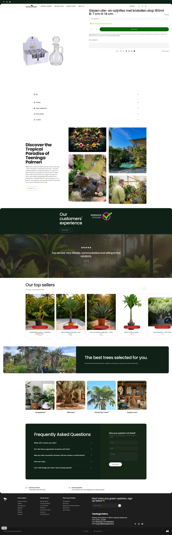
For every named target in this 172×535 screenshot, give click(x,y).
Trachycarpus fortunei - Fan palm (70, 333)
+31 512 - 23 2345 (100, 520)
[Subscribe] (119, 505)
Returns (20, 510)
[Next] (144, 289)
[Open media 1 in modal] (43, 49)
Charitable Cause (44, 514)
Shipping (20, 512)
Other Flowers (66, 510)
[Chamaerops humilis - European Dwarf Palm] (40, 312)
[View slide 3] (87, 265)
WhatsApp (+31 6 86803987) (105, 522)
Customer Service (22, 501)
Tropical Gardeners (45, 503)
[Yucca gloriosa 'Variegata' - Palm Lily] (101, 312)
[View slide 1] (84, 265)
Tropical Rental (44, 505)
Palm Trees (66, 503)
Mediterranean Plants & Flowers (71, 505)
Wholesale (43, 507)
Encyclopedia (66, 501)
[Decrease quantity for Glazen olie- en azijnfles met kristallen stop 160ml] (90, 29)
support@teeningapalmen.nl (105, 524)
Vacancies (42, 512)
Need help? (166, 51)
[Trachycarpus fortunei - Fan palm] (70, 312)
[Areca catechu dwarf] (132, 312)
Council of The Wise (45, 510)
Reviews (20, 503)
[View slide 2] (86, 265)
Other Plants (66, 507)
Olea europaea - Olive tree (162, 332)
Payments (20, 507)
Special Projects (44, 501)
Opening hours (22, 505)
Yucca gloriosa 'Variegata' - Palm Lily (101, 333)
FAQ (121, 435)
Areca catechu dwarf (132, 332)
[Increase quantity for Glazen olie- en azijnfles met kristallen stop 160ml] (96, 29)
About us (20, 514)
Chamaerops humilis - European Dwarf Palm (40, 333)
